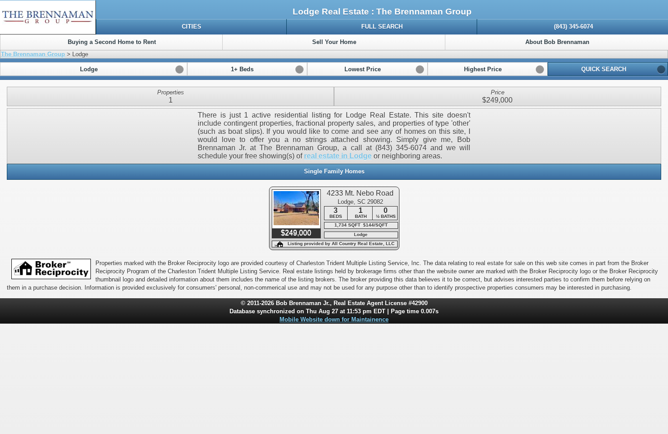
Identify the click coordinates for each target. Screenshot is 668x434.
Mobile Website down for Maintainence (334, 319)
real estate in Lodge (338, 156)
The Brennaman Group (33, 54)
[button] (93, 69)
